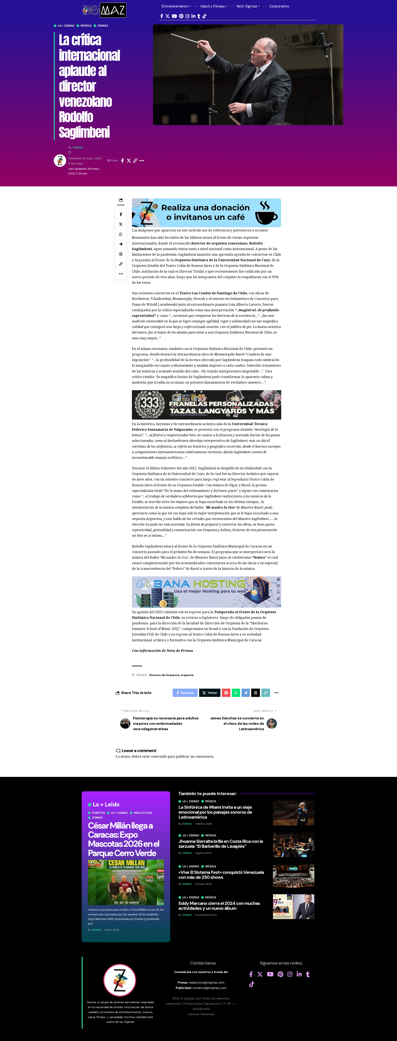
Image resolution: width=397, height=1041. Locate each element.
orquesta (187, 675)
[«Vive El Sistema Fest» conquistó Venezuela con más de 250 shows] (293, 875)
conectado (159, 756)
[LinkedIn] (193, 16)
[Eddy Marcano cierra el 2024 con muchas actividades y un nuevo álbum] (293, 906)
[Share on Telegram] (121, 244)
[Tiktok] (204, 16)
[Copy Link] (135, 160)
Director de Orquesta (164, 675)
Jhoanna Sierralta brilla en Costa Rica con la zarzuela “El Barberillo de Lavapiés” (220, 843)
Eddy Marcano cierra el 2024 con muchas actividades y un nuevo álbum (219, 905)
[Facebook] (161, 16)
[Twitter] (167, 16)
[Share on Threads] (121, 254)
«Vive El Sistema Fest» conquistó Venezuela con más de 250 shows (221, 874)
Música (86, 25)
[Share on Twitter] (129, 160)
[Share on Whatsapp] (121, 234)
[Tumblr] (198, 16)
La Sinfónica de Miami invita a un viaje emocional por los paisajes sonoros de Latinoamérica (215, 812)
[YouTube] (174, 16)
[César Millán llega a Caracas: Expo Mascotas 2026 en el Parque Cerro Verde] (126, 882)
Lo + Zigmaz (66, 25)
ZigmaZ (78, 147)
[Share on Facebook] (122, 160)
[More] (142, 160)
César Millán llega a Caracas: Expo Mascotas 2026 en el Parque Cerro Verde (123, 839)
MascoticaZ (143, 813)
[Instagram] (187, 16)
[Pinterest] (181, 16)
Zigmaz (103, 25)
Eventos (98, 813)
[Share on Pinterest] (226, 693)
